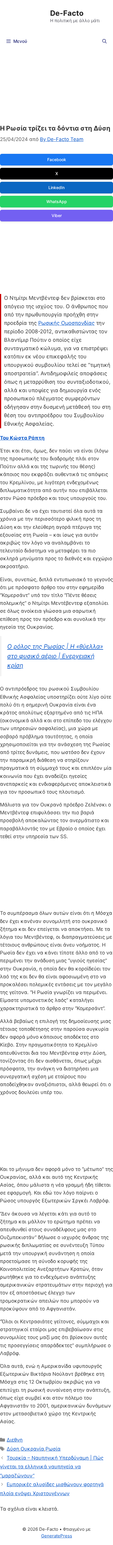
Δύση (13, 1449)
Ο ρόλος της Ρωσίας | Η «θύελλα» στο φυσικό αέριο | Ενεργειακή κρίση (55, 656)
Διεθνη (15, 1440)
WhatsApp (56, 201)
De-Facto (66, 13)
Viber (57, 215)
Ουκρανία (32, 1449)
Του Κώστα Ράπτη (22, 438)
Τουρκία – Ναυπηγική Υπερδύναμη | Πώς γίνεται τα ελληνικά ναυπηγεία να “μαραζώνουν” (51, 1467)
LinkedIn (56, 187)
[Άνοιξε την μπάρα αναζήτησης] (104, 41)
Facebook (56, 159)
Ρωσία (53, 1449)
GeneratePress (56, 1536)
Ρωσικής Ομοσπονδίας (66, 323)
